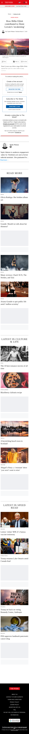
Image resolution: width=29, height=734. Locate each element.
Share (5, 61)
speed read (14, 17)
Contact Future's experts (14, 697)
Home (9, 14)
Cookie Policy (14, 704)
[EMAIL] (11, 147)
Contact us (18, 132)
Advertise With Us (14, 707)
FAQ (14, 709)
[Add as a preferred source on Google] (14, 720)
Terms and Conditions (15, 699)
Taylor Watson (11, 31)
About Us (14, 694)
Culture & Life (16, 14)
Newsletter (25, 61)
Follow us (17, 61)
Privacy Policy (14, 702)
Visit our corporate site (20, 728)
